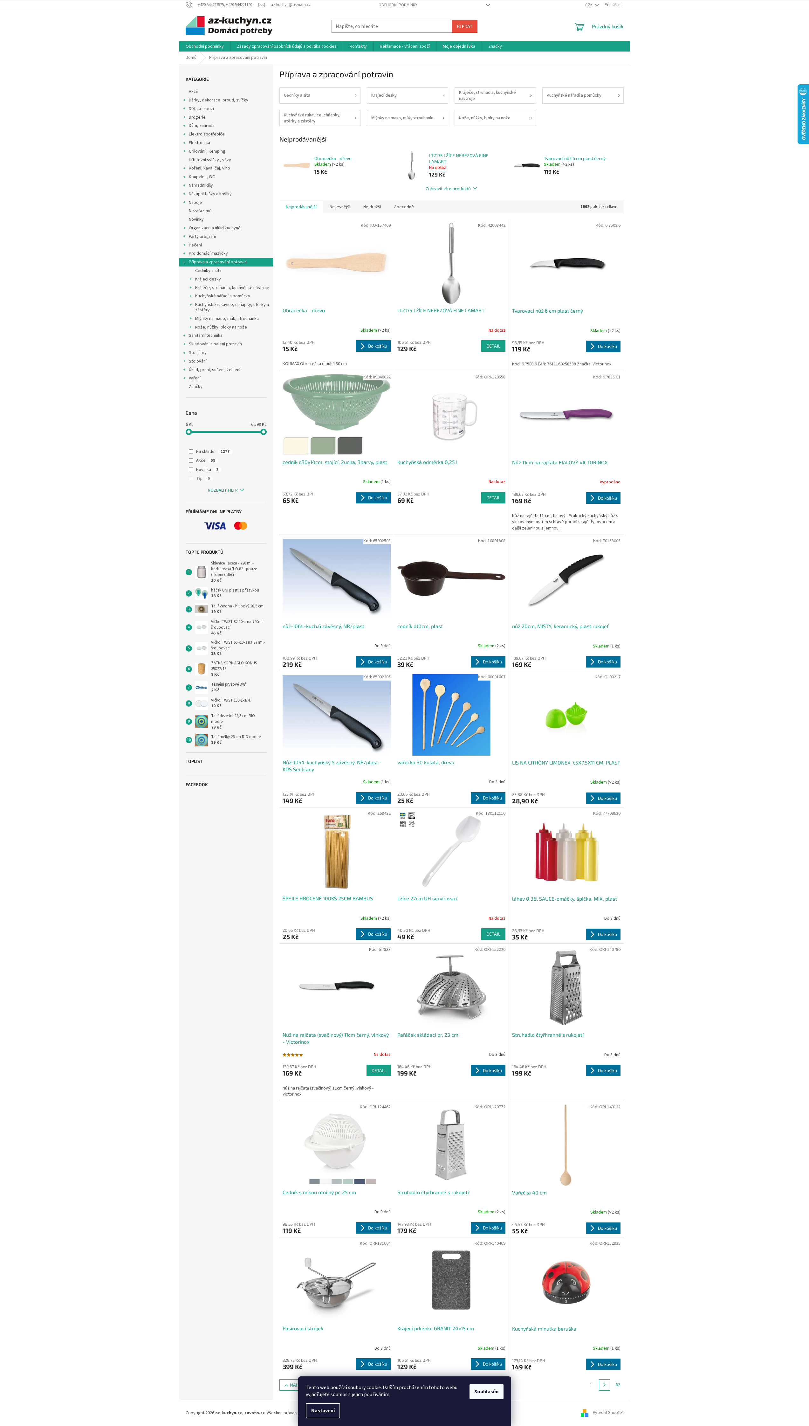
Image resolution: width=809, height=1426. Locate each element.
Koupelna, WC (202, 177)
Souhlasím (486, 1391)
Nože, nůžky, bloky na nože (221, 327)
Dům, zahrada (202, 125)
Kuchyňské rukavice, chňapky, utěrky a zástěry (232, 307)
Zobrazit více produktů (448, 188)
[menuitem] (204, 46)
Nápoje (195, 202)
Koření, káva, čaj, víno (209, 168)
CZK (589, 5)
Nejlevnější (340, 207)
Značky (195, 387)
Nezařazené (200, 211)
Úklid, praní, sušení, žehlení (214, 370)
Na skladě (213, 451)
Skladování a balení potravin (215, 344)
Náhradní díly (201, 185)
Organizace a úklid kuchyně (215, 228)
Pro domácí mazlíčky (208, 253)
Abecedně (404, 207)
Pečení (195, 245)
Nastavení (323, 1410)
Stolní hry (198, 353)
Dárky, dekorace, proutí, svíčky (218, 100)
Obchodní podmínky (398, 5)
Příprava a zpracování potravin (218, 262)
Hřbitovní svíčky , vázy (210, 160)
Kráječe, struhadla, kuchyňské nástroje (232, 288)
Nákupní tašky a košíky (210, 194)
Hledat (464, 26)
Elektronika (199, 143)
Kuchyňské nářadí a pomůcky (222, 296)
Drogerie (197, 117)
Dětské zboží (201, 109)
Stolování (198, 361)
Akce (193, 91)
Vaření (195, 378)
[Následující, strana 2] (604, 1385)
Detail (493, 346)
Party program (202, 236)
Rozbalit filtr (223, 490)
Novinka (207, 470)
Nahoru (298, 1385)
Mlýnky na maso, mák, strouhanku (227, 318)
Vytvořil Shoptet (608, 1413)
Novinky (196, 219)
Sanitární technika (206, 335)
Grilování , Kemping (207, 151)
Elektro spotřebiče (207, 134)
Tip (203, 478)
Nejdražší (372, 207)
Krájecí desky (208, 279)
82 (618, 1385)
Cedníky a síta (208, 270)
